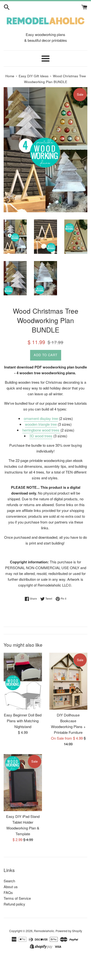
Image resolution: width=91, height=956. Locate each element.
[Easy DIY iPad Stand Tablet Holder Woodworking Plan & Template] (23, 782)
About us (11, 886)
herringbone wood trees (41, 429)
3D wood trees (40, 435)
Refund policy (14, 903)
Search (9, 880)
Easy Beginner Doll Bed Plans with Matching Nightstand (22, 720)
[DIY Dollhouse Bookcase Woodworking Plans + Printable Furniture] (68, 681)
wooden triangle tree (41, 424)
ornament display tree (41, 418)
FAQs (8, 892)
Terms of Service (17, 898)
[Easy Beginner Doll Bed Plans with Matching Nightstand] (23, 681)
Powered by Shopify (69, 931)
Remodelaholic (44, 931)
